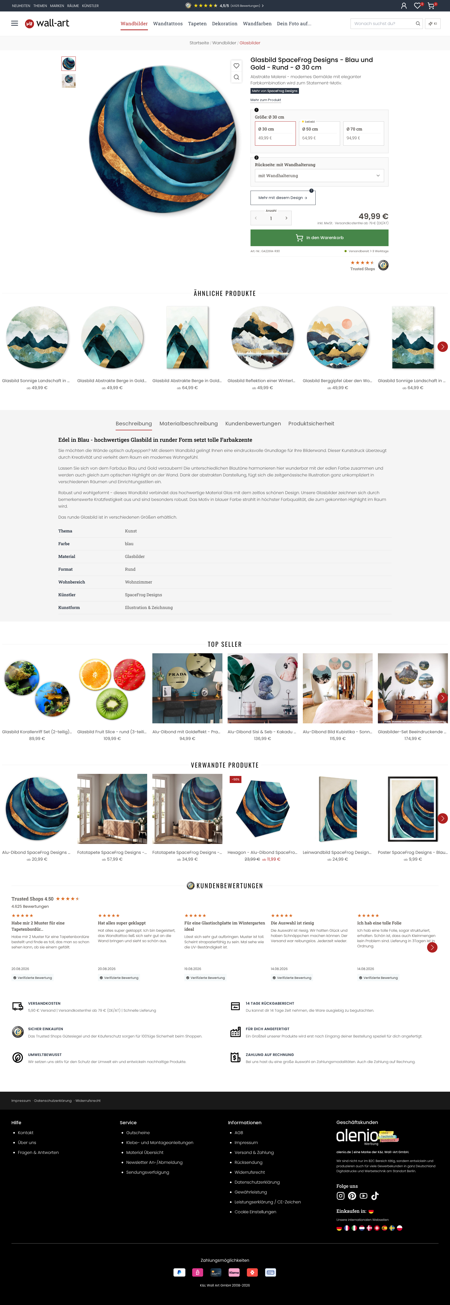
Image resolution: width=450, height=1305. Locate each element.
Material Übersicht (145, 1152)
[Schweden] (392, 1228)
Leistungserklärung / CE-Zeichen (268, 1202)
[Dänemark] (369, 1228)
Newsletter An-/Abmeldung (154, 1162)
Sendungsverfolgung (147, 1172)
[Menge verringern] (256, 218)
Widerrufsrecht (88, 1100)
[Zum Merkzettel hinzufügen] (236, 65)
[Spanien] (384, 1228)
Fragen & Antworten (38, 1152)
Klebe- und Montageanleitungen (159, 1143)
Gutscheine (138, 1133)
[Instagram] (340, 1196)
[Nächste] (443, 346)
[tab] (134, 423)
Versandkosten (44, 1003)
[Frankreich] (346, 1228)
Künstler (90, 5)
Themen (40, 5)
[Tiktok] (375, 1196)
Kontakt (25, 1133)
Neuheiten (21, 5)
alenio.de (343, 1152)
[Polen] (399, 1228)
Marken (57, 5)
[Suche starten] (418, 23)
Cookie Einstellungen (255, 1212)
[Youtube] (363, 1196)
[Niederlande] (362, 1228)
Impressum (21, 1100)
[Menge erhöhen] (286, 218)
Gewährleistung (251, 1192)
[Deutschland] (339, 1228)
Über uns (27, 1143)
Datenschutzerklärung (53, 1100)
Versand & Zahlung (254, 1152)
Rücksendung (248, 1162)
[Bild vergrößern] (236, 77)
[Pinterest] (352, 1196)
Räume (73, 5)
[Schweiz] (377, 1228)
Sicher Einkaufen (45, 1028)
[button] (162, 139)
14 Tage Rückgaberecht (270, 1003)
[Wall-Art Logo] (47, 23)
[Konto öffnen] (404, 5)
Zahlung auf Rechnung (270, 1054)
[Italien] (354, 1228)
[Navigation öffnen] (14, 23)
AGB (239, 1133)
